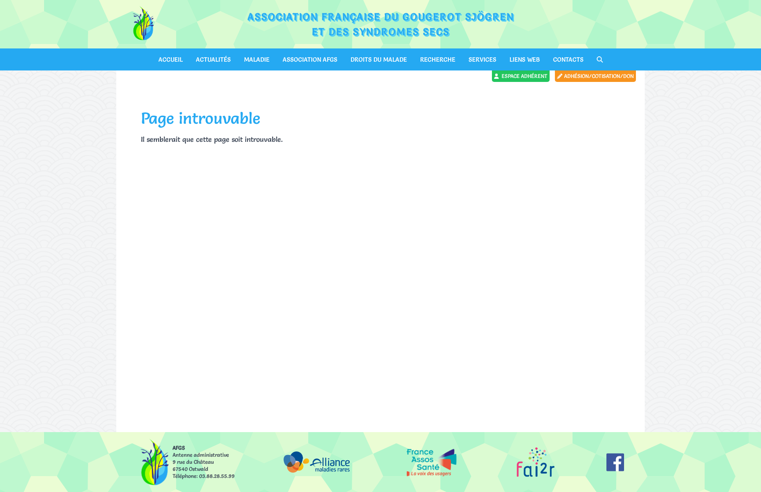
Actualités (213, 59)
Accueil (171, 59)
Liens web (525, 59)
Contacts (568, 59)
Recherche (437, 59)
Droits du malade (379, 59)
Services (482, 59)
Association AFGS (310, 59)
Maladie (257, 59)
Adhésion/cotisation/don (599, 76)
